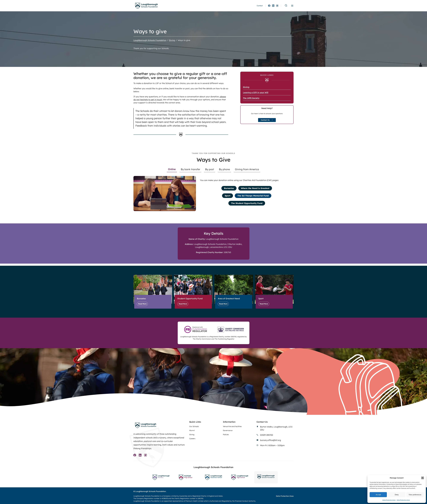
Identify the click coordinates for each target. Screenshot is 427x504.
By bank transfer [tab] (190, 169)
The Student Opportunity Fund (246, 203)
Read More (142, 304)
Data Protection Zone (389, 500)
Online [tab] (172, 169)
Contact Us (265, 120)
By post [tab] (209, 169)
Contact (260, 6)
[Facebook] (269, 6)
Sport (227, 195)
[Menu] (292, 5)
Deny (397, 495)
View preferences (415, 495)
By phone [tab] (224, 169)
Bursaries (229, 188)
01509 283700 (266, 435)
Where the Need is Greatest (255, 188)
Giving (246, 87)
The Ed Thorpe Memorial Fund (253, 195)
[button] (422, 478)
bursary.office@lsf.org (270, 440)
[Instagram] (277, 6)
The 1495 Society (251, 98)
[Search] (286, 5)
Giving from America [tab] (247, 169)
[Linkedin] (273, 6)
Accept (378, 495)
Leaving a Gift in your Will (255, 92)
